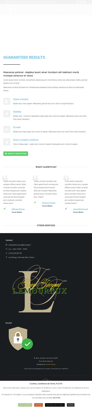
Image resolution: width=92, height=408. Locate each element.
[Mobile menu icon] (84, 9)
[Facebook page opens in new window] (78, 2)
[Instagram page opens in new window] (81, 2)
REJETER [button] (39, 405)
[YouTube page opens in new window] (84, 2)
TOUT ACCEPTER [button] (25, 405)
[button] (15, 153)
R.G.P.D (70, 405)
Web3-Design (51, 364)
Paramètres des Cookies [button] (54, 405)
